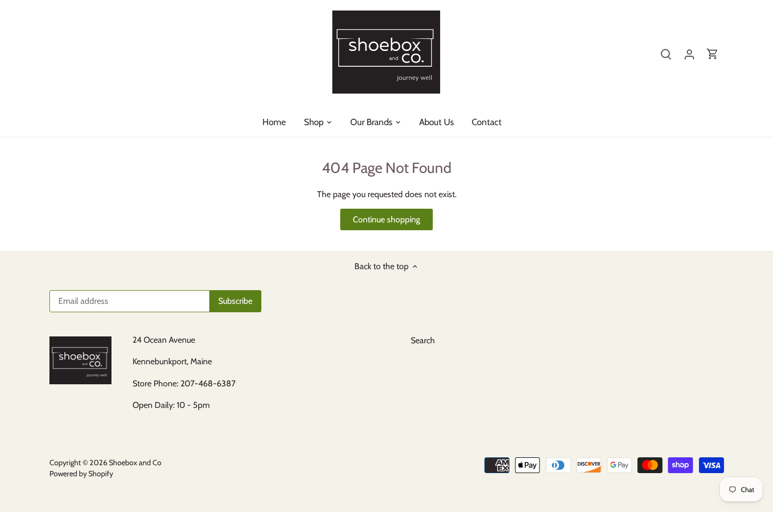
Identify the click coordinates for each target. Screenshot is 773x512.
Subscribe (714, 442)
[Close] (750, 362)
